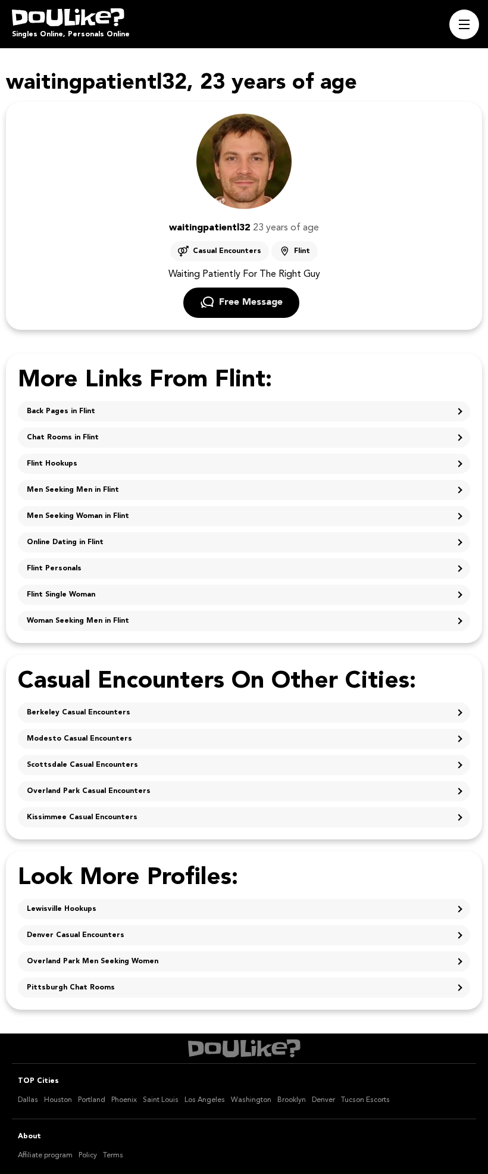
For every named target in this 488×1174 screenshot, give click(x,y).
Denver (323, 1100)
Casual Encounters (227, 251)
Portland (91, 1100)
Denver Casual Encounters (75, 935)
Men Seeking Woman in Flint (78, 516)
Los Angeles (204, 1100)
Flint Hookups (52, 463)
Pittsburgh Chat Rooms (71, 987)
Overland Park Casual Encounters (89, 791)
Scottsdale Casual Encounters (82, 765)
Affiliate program (45, 1155)
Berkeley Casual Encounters (78, 712)
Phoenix (124, 1100)
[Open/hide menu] (464, 24)
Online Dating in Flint (65, 542)
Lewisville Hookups (61, 909)
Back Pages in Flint (61, 411)
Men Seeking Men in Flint (73, 490)
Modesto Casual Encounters (79, 738)
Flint (302, 251)
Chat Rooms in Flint (63, 437)
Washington (251, 1100)
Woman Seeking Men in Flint (78, 621)
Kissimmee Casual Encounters (82, 817)
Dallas (28, 1100)
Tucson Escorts (365, 1100)
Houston (58, 1100)
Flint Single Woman (61, 594)
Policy (88, 1155)
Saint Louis (161, 1100)
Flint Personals (54, 568)
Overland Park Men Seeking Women (92, 961)
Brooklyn (291, 1100)
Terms (113, 1155)
